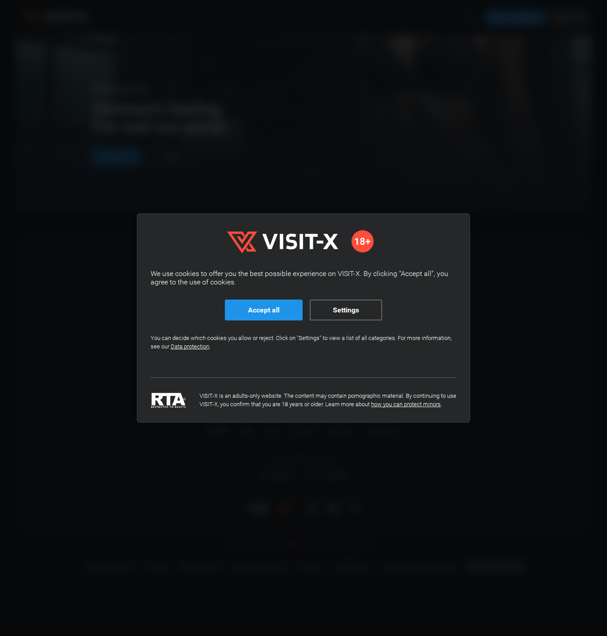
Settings (346, 310)
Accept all (264, 310)
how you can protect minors (406, 404)
